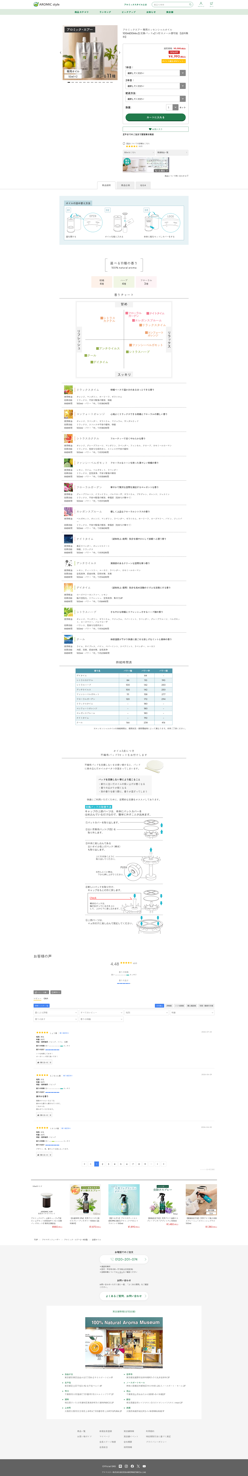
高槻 (128, 1408)
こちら (120, 1272)
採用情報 (128, 1447)
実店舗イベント (131, 1436)
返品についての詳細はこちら (138, 143)
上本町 (68, 1408)
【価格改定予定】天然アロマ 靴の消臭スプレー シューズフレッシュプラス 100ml (201, 1220)
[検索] (190, 4)
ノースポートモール (135, 1382)
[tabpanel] (90, 52)
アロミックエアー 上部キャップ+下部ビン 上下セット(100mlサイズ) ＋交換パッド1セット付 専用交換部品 (46, 1220)
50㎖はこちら (130, 152)
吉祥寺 (129, 1374)
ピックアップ (129, 12)
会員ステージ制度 (107, 1441)
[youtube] (144, 1466)
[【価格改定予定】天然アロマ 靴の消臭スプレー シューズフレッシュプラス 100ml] (201, 1200)
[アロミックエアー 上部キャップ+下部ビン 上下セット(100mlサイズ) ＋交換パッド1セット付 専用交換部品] (46, 1200)
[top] (46, 4)
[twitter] (138, 1466)
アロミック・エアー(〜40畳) (76, 1239)
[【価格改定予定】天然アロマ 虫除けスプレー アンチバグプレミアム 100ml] (162, 1200)
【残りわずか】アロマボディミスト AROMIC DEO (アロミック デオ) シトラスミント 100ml (123, 1220)
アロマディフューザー (51, 1239)
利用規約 (150, 1431)
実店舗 (169, 12)
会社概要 (128, 1441)
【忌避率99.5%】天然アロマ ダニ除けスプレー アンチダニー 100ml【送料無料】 (84, 1220)
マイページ (104, 1436)
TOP (36, 1239)
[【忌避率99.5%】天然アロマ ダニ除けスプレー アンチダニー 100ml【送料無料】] (85, 1200)
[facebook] (132, 1466)
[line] (120, 1466)
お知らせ (151, 12)
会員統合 (103, 1447)
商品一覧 (81, 1431)
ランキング (105, 12)
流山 (128, 1391)
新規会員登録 (105, 1431)
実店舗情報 (129, 1431)
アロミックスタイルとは (135, 4)
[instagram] (126, 1466)
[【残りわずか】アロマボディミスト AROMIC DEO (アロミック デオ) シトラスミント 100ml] (124, 1200)
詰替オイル (96, 1239)
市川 (67, 1391)
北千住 (68, 1382)
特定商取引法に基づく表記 (158, 1436)
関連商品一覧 (162, 152)
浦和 (67, 1399)
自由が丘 (69, 1374)
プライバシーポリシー (156, 1441)
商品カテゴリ (82, 12)
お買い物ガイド (84, 1436)
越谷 (128, 1399)
